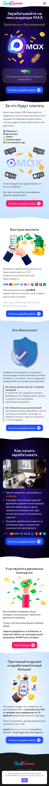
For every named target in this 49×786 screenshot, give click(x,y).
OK (24, 780)
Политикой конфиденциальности (31, 775)
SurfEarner (11, 496)
